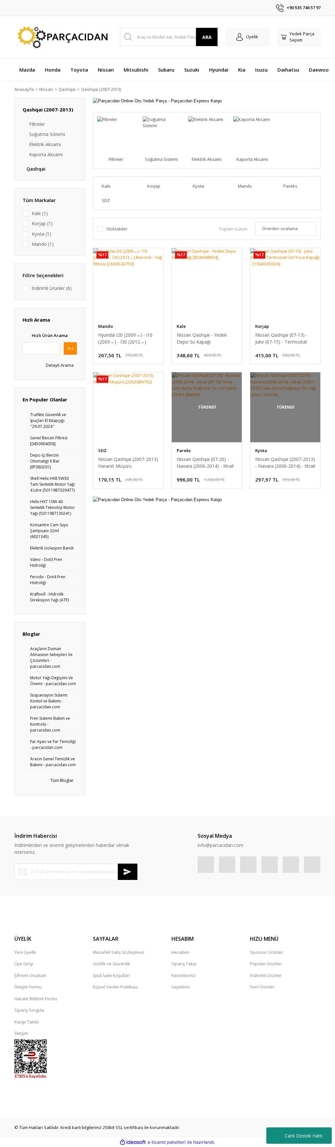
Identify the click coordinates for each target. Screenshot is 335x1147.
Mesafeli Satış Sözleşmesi (118, 952)
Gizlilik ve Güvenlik (111, 964)
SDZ (102, 450)
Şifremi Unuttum (30, 975)
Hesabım (180, 952)
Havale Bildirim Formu (35, 999)
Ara (70, 348)
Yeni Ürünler (262, 987)
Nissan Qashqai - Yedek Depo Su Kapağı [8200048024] (202, 338)
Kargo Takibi (26, 1022)
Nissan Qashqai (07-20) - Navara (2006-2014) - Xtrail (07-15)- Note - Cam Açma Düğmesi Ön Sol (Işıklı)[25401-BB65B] (205, 462)
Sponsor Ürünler (266, 952)
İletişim (21, 1033)
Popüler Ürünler (266, 964)
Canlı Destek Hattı (304, 1136)
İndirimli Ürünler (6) (52, 288)
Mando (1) (43, 244)
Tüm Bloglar (61, 780)
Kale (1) (40, 213)
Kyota (261, 450)
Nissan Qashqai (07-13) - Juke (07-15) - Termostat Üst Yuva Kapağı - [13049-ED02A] (282, 338)
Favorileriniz (183, 975)
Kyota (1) (41, 234)
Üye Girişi (23, 964)
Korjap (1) (42, 223)
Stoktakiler (117, 229)
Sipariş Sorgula (29, 1010)
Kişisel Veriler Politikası (115, 987)
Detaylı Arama (59, 365)
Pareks (184, 450)
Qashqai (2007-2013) (101, 89)
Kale (181, 326)
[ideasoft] (133, 1142)
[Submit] (127, 872)
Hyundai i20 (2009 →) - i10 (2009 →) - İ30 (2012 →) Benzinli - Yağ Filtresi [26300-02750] (125, 338)
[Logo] (61, 37)
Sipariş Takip (184, 964)
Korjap (262, 326)
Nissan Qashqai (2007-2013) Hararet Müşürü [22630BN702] (128, 462)
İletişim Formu (28, 987)
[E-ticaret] (167, 1142)
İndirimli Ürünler (266, 975)
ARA (207, 37)
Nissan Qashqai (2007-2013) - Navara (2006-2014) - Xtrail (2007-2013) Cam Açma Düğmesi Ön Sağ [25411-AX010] (285, 462)
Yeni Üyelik (25, 952)
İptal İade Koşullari (111, 975)
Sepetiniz (180, 987)
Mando (105, 326)
